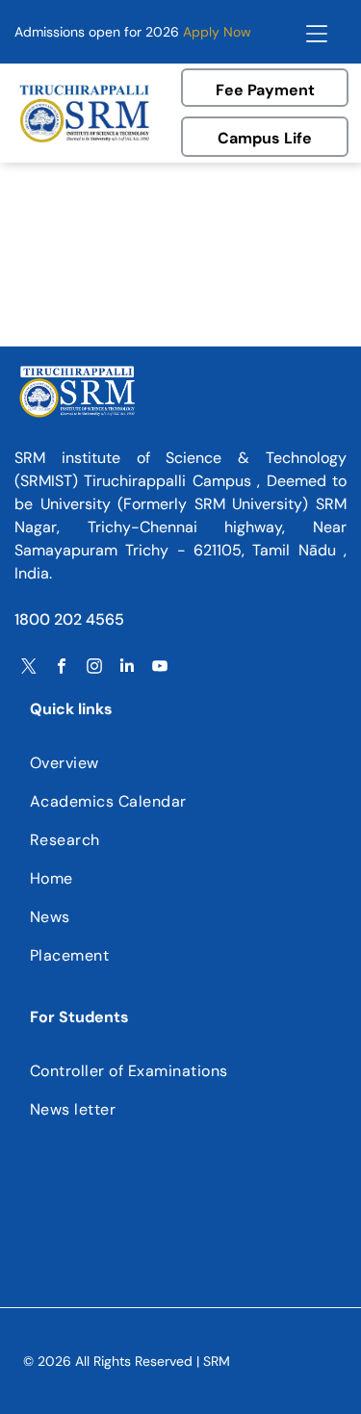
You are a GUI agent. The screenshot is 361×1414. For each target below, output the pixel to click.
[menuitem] (180, 763)
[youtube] (159, 668)
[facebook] (61, 668)
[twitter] (28, 668)
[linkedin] (127, 668)
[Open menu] (316, 31)
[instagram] (94, 668)
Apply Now (217, 31)
